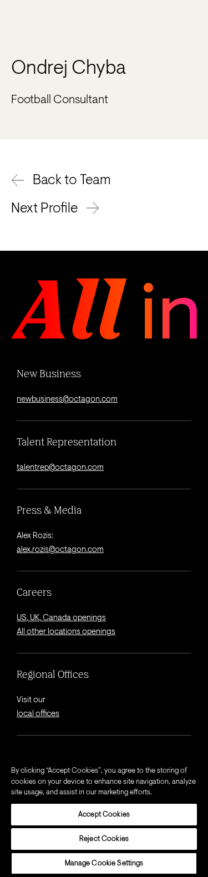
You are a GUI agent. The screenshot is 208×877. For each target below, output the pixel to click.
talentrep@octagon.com (60, 468)
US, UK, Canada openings (61, 618)
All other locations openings (66, 632)
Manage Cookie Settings (104, 863)
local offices (38, 714)
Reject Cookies (104, 839)
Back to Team (72, 181)
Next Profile (44, 209)
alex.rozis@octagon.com (60, 550)
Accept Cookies (104, 814)
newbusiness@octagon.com (67, 400)
